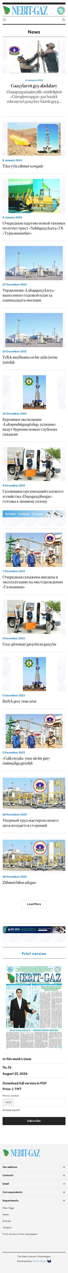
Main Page (8, 1208)
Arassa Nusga (39, 1261)
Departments (11, 1200)
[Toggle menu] (4, 19)
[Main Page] (29, 10)
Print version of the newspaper (20, 1234)
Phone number (11, 1095)
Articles (7, 1221)
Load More (34, 904)
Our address (10, 1167)
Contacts (8, 1175)
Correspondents (12, 1192)
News (6, 1214)
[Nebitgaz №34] (34, 1006)
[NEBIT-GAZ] (21, 1153)
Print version (34, 954)
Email (6, 1184)
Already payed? (11, 1110)
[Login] (63, 19)
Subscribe (34, 1120)
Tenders (7, 1227)
